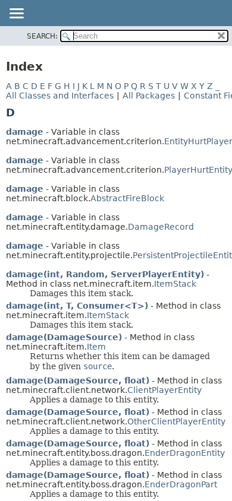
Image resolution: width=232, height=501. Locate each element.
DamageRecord (161, 227)
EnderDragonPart (181, 484)
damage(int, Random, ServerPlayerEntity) (105, 274)
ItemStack (175, 283)
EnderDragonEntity (185, 453)
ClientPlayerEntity (164, 390)
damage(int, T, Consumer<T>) (77, 305)
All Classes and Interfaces (60, 95)
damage (24, 132)
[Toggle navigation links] (16, 14)
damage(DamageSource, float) (77, 380)
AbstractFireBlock (127, 198)
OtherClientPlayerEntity (176, 421)
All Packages (149, 95)
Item (96, 346)
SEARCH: (42, 36)
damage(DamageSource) (64, 337)
